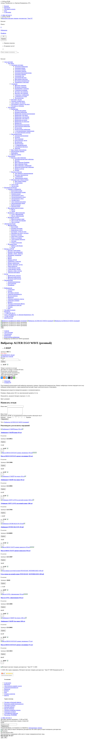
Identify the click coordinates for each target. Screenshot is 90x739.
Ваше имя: (4, 406)
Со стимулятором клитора (22, 132)
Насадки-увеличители (21, 175)
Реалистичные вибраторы (22, 129)
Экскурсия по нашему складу (13, 686)
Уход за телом (15, 222)
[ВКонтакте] (2, 378)
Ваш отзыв (4, 414)
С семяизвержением (21, 145)
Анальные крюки (20, 68)
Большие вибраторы (21, 112)
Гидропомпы (18, 183)
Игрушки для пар (16, 99)
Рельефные (11, 285)
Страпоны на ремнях (21, 90)
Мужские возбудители (14, 278)
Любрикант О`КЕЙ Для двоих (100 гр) (13, 621)
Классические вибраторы (22, 126)
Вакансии (11, 297)
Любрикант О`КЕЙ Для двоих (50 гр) (12, 480)
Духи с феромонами (17, 214)
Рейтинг (3, 417)
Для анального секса (17, 195)
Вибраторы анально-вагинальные (25, 113)
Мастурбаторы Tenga (21, 164)
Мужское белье (12, 244)
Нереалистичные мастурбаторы (24, 167)
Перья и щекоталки (13, 263)
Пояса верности (12, 266)
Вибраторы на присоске (22, 121)
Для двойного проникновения (24, 173)
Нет (6, 737)
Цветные (17, 148)
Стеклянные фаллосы (21, 146)
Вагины (17, 161)
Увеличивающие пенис (18, 203)
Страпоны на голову (21, 96)
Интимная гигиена (13, 217)
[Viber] (12, 378)
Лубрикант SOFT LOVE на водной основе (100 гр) (17, 503)
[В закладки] (2, 327)
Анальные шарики (20, 74)
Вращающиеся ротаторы (22, 124)
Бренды (6, 695)
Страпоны (14, 84)
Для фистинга (15, 200)
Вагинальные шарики (17, 151)
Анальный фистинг (21, 77)
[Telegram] (7, 378)
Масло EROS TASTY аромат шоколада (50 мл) (15, 550)
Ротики (17, 170)
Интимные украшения (14, 255)
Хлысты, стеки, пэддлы (15, 271)
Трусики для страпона (21, 91)
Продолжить (4, 419)
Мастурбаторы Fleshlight (22, 162)
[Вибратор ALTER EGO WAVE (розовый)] (14, 321)
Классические (12, 283)
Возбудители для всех (14, 275)
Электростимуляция (14, 272)
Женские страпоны (20, 85)
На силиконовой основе (18, 192)
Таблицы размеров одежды (16, 299)
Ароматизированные (14, 282)
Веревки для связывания (15, 252)
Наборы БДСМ (12, 260)
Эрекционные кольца (21, 178)
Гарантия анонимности (15, 294)
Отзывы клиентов (9, 694)
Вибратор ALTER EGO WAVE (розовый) (16, 422)
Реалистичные (19, 143)
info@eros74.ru (8, 318)
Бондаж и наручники (14, 250)
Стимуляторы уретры (14, 269)
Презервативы (8, 280)
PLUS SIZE (14, 227)
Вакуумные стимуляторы (18, 150)
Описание (7, 381)
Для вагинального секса (18, 197)
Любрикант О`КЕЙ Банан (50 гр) (11, 432)
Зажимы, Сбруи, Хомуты (15, 253)
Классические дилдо (21, 140)
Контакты (7, 7)
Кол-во (3, 358)
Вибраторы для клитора (22, 117)
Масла (13, 209)
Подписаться (4, 726)
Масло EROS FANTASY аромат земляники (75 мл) (17, 645)
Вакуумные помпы (20, 181)
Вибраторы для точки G (22, 118)
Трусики (13, 241)
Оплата (10, 291)
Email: (2, 722)
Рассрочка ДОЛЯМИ (10, 715)
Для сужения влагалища (18, 201)
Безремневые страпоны (22, 88)
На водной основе (16, 190)
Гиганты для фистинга (18, 101)
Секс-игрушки (8, 62)
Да (2, 737)
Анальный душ (19, 76)
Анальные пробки (20, 69)
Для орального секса (17, 198)
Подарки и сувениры (17, 106)
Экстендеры (15, 186)
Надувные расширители (22, 80)
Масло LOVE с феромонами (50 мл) (12, 597)
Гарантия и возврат (13, 300)
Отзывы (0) (7, 382)
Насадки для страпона (21, 93)
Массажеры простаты (21, 79)
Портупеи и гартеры (17, 236)
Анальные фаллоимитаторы (23, 73)
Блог (5, 10)
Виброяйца (14, 153)
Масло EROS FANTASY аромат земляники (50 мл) (17, 456)
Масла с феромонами (17, 216)
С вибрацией (19, 176)
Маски (10, 258)
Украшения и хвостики (22, 82)
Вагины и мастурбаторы (18, 157)
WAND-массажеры (20, 110)
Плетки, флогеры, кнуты (15, 264)
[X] (9, 378)
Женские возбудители (14, 277)
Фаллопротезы (19, 98)
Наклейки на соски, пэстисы (19, 233)
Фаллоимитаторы (16, 134)
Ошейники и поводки (14, 261)
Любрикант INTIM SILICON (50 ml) (12, 527)
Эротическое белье (9, 223)
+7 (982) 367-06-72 (6, 15)
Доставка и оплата (9, 9)
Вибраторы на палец (21, 120)
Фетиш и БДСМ (9, 249)
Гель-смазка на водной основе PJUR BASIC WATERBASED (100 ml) (22, 574)
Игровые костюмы (16, 228)
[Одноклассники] (4, 378)
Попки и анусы (19, 168)
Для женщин (11, 107)
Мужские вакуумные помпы (19, 179)
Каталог (6, 6)
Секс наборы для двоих (18, 102)
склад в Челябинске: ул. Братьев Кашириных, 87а (19, 314)
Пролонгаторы (15, 206)
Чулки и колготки (16, 242)
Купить (3, 361)
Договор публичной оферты (16, 303)
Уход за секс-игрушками (18, 220)
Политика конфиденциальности (13, 704)
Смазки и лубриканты (14, 189)
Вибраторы (14, 109)
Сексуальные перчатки (18, 239)
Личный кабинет (9, 707)
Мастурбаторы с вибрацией (23, 165)
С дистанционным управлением (24, 131)
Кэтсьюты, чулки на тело (18, 231)
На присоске (18, 142)
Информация (8, 288)
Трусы (13, 247)
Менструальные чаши (17, 219)
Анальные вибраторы (21, 66)
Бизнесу (10, 302)
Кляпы (10, 256)
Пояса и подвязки (16, 238)
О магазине (7, 12)
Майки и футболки (17, 245)
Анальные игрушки (17, 65)
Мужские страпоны (21, 87)
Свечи (13, 211)
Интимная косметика (10, 187)
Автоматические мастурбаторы (24, 159)
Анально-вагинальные (21, 135)
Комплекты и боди (16, 230)
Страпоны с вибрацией (22, 95)
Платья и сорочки (16, 234)
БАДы (6, 274)
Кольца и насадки (16, 172)
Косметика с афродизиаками (16, 212)
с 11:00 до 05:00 (9, 316)
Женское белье (12, 225)
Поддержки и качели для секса (20, 104)
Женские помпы (16, 154)
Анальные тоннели (20, 71)
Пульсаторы (18, 128)
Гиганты (17, 137)
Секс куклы (14, 184)
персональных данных (35, 728)
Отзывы (10, 307)
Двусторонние (19, 139)
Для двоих (11, 63)
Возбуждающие (16, 205)
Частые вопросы (13, 296)
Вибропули (18, 123)
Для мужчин (11, 156)
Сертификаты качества (14, 305)
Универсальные (16, 194)
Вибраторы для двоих (21, 115)
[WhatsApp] (14, 378)
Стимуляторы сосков (14, 267)
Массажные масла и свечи (15, 208)
